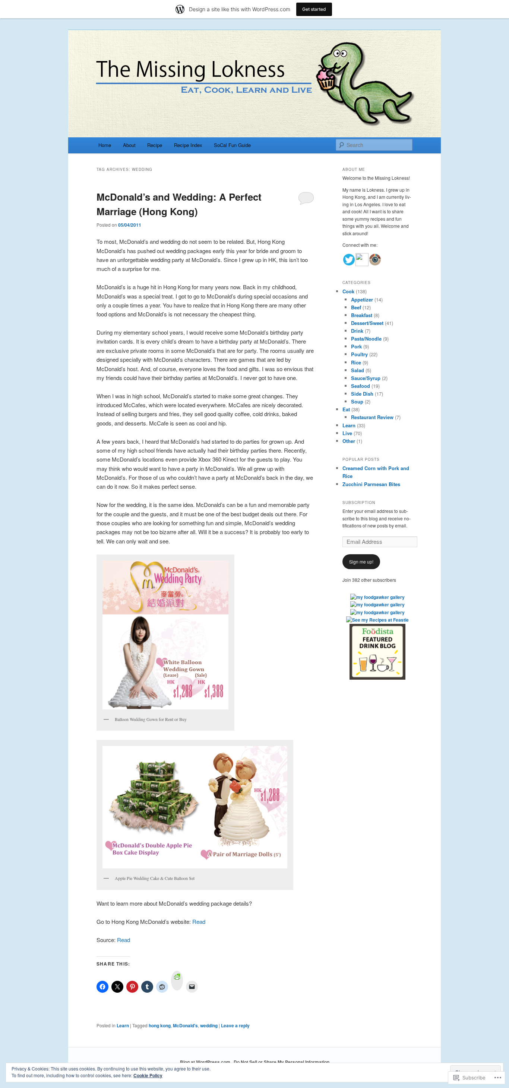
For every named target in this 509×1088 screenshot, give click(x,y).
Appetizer (362, 299)
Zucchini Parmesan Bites (371, 484)
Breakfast (361, 315)
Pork (356, 346)
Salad (357, 370)
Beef (356, 307)
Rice (356, 362)
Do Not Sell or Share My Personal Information (281, 1062)
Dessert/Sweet (367, 322)
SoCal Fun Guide (232, 145)
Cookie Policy (147, 1075)
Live (347, 433)
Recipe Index (188, 145)
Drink (357, 330)
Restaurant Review (372, 417)
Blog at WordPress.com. (205, 1062)
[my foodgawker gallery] (377, 597)
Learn (123, 1025)
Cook (348, 291)
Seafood (360, 385)
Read (198, 921)
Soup (357, 401)
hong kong (160, 1025)
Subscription (358, 502)
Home (104, 145)
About (129, 145)
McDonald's (185, 1025)
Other (348, 440)
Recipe (154, 145)
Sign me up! (361, 561)
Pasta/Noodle (366, 338)
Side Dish (362, 393)
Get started (314, 9)
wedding (209, 1025)
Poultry (359, 354)
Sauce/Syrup (365, 378)
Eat (346, 409)
